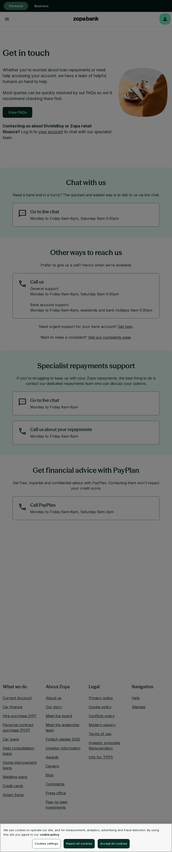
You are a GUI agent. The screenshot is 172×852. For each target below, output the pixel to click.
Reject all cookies (79, 843)
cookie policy (49, 834)
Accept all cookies (113, 843)
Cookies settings (46, 843)
